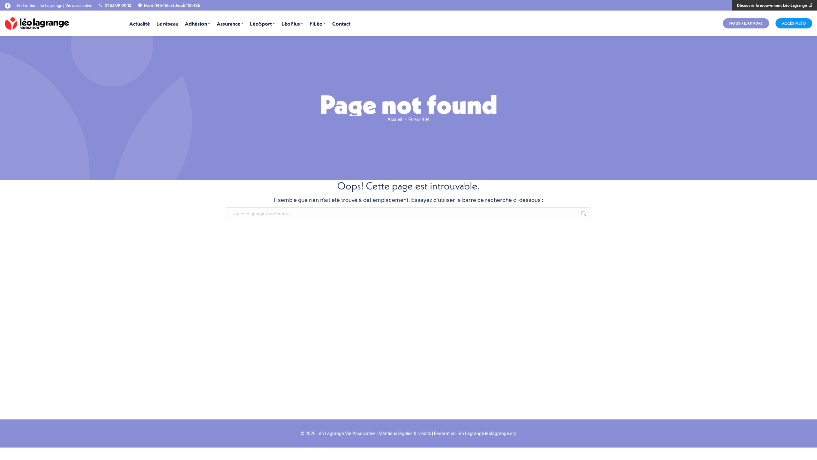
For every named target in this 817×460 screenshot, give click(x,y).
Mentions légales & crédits (405, 433)
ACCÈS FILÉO (794, 23)
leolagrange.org (501, 433)
